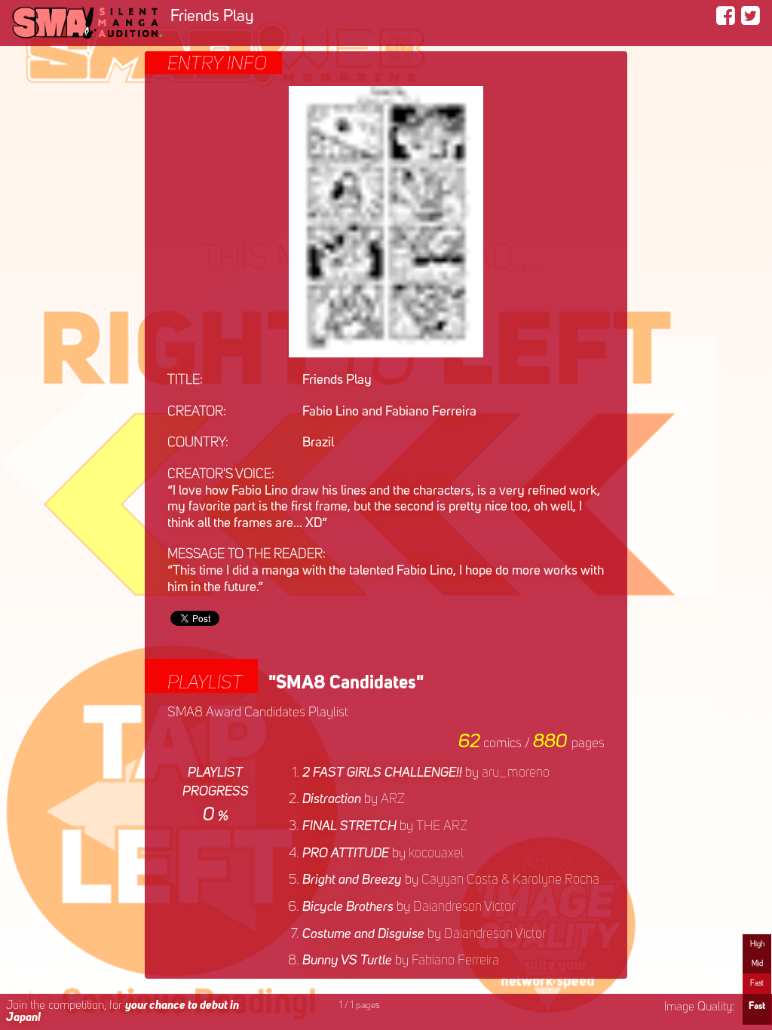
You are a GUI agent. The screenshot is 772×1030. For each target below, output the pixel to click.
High (757, 944)
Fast (757, 983)
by (426, 773)
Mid (757, 963)
